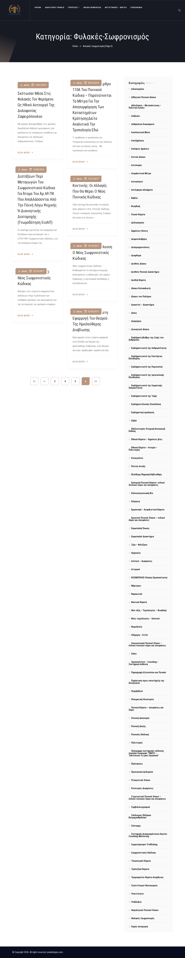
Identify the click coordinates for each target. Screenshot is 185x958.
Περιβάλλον (137, 691)
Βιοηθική (135, 206)
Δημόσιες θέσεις (139, 230)
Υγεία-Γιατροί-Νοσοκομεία (144, 885)
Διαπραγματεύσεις (140, 247)
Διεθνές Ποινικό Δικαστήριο (145, 272)
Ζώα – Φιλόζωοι (139, 544)
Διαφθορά (136, 255)
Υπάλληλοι (136, 902)
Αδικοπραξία (137, 89)
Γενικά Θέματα (138, 214)
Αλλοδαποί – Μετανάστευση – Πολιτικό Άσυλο (145, 106)
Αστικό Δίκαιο (138, 157)
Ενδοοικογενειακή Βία (142, 493)
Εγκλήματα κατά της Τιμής (144, 396)
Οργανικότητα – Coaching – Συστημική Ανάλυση (144, 663)
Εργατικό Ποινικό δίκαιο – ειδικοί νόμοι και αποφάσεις (147, 518)
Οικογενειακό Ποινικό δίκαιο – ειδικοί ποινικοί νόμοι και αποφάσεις (147, 644)
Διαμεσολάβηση (139, 239)
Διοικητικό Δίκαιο (140, 329)
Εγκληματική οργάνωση (142, 412)
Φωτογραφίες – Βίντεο (116, 7)
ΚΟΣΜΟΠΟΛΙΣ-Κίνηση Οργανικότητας (149, 577)
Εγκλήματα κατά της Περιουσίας (147, 366)
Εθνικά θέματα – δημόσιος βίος (146, 439)
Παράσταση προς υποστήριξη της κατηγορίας (146, 681)
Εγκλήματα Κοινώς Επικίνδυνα (146, 404)
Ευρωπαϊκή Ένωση (140, 528)
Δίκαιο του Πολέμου (141, 296)
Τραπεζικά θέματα (140, 869)
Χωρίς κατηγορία (139, 926)
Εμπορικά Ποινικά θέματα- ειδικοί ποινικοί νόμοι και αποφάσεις (147, 483)
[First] (34, 381)
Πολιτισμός (137, 742)
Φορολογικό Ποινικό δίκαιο (145, 910)
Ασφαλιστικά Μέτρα (141, 173)
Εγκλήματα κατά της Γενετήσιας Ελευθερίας (145, 357)
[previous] (45, 381)
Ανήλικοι (135, 116)
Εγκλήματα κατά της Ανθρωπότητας (149, 348)
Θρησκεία (135, 553)
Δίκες (134, 313)
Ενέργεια (135, 501)
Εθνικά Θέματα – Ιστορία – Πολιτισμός (143, 448)
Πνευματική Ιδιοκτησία (142, 699)
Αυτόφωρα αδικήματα (142, 189)
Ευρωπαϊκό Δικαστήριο (142, 536)
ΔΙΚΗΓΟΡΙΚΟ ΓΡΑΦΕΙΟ (54, 7)
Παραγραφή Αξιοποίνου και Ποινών (148, 672)
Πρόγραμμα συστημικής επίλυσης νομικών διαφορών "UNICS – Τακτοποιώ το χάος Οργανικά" (146, 753)
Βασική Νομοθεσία (92, 7)
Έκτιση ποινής (138, 466)
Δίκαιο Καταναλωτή (140, 288)
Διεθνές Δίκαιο (138, 263)
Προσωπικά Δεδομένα (142, 772)
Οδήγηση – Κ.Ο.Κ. (139, 635)
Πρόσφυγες (137, 763)
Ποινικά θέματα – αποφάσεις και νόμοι (146, 708)
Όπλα (133, 653)
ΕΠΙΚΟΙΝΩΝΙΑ (136, 7)
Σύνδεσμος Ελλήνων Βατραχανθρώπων (140, 816)
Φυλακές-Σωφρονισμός (142, 918)
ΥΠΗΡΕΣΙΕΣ (73, 7)
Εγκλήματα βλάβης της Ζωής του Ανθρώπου (146, 338)
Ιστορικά (135, 569)
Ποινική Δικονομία (140, 718)
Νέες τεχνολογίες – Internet (145, 618)
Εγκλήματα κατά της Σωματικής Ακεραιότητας (145, 386)
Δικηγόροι (136, 321)
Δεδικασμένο (137, 222)
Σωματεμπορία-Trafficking (144, 844)
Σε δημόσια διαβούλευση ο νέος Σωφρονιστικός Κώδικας (92, 253)
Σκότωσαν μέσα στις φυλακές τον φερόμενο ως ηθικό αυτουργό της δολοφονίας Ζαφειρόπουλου (36, 105)
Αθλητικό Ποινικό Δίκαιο (143, 97)
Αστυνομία (136, 165)
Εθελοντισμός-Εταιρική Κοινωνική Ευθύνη (147, 429)
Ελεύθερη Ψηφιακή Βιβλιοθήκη (146, 474)
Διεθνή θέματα (138, 280)
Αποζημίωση (137, 140)
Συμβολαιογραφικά (140, 807)
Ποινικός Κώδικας (140, 734)
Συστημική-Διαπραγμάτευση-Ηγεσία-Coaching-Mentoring (148, 835)
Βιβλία (134, 198)
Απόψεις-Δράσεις (140, 148)
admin (26, 85)
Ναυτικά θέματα (139, 602)
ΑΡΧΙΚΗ (38, 7)
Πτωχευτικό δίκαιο (140, 780)
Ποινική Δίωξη (138, 726)
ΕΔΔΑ (134, 420)
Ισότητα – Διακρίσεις (141, 561)
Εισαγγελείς (137, 458)
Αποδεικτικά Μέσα (140, 132)
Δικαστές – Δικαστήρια (142, 304)
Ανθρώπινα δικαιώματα (142, 124)
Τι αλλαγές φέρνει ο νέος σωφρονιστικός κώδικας (34, 278)
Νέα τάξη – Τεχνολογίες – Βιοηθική (148, 610)
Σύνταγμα (135, 825)
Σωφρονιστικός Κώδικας (143, 852)
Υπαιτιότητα (137, 893)
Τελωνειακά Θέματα (141, 861)
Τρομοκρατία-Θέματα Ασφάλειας (147, 877)
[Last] (96, 381)
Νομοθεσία (136, 626)
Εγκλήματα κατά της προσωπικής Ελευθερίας (146, 376)
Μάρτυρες (136, 585)
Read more (24, 153)
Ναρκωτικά (136, 594)
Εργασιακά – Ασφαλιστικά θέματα (147, 509)
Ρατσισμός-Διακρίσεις (142, 788)
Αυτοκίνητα (137, 181)
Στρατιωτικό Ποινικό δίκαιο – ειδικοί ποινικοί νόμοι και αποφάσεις (147, 797)
